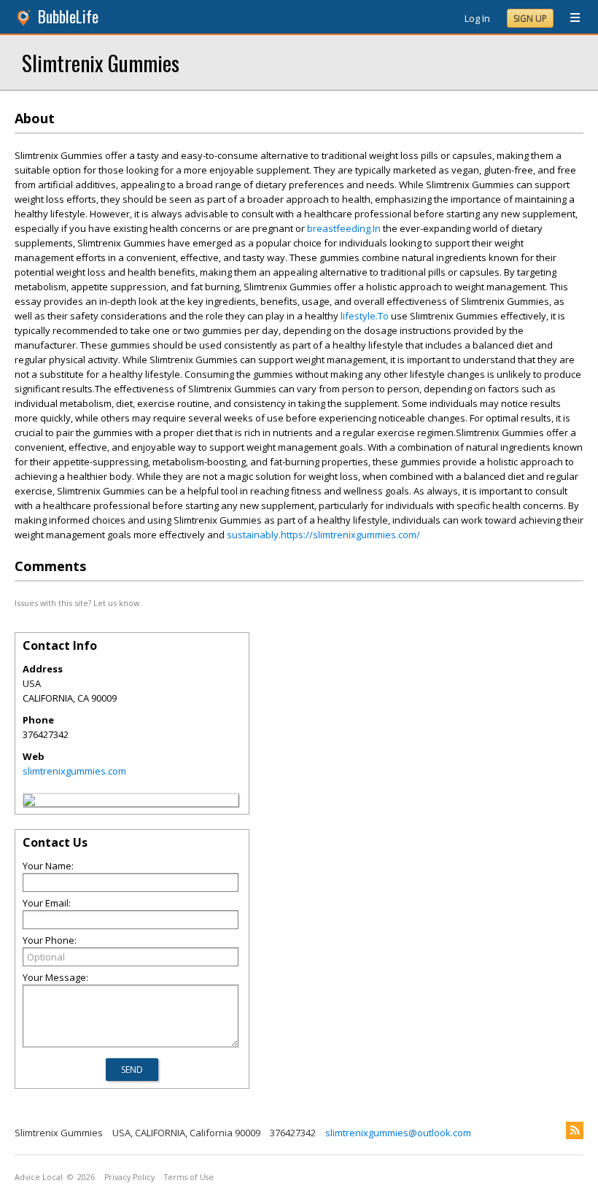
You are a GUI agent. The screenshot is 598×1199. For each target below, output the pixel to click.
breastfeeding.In (344, 228)
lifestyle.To (365, 315)
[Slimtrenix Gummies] (29, 802)
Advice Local (39, 1177)
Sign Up (530, 18)
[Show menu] (569, 18)
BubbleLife (68, 16)
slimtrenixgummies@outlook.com (398, 1132)
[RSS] (574, 1130)
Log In (477, 18)
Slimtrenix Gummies (100, 62)
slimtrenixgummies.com (74, 770)
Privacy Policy (129, 1177)
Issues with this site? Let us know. (78, 602)
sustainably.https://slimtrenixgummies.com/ (323, 534)
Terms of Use (189, 1177)
